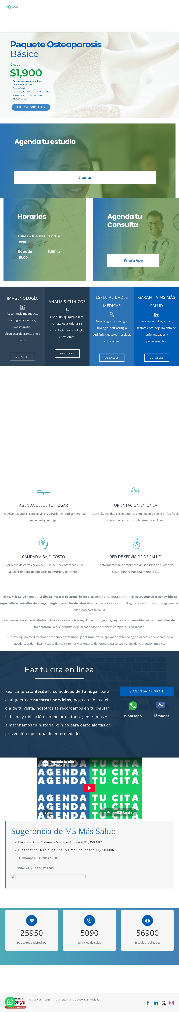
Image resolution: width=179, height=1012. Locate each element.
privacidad (93, 999)
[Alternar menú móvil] (172, 7)
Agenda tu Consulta (30, 101)
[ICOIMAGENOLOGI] (22, 306)
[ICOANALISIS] (67, 309)
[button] (10, 1002)
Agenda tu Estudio (29, 93)
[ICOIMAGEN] (112, 313)
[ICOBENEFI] (157, 313)
